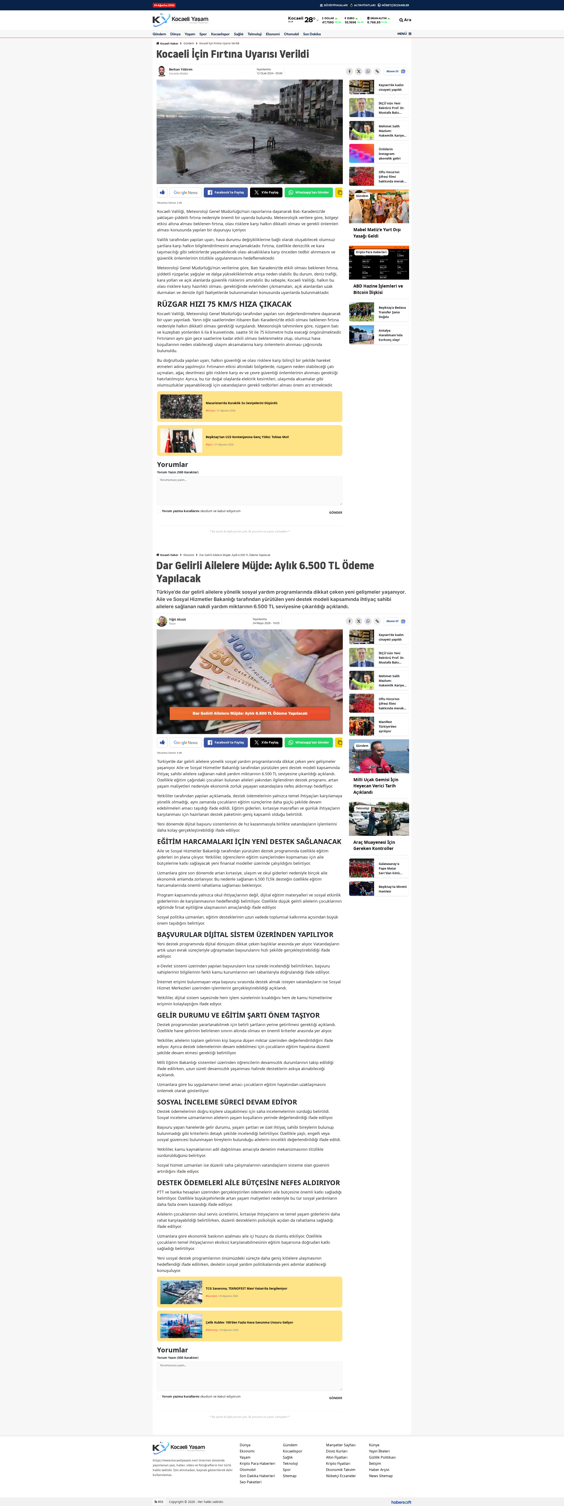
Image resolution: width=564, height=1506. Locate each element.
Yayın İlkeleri (379, 1451)
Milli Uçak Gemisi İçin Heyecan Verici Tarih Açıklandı (375, 786)
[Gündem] (379, 206)
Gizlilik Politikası (382, 1457)
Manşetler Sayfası (341, 1445)
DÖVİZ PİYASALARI (336, 5)
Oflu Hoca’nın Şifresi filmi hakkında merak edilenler (391, 177)
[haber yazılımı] (401, 1501)
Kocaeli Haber (169, 43)
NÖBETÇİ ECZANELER (395, 5)
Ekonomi (273, 34)
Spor (203, 34)
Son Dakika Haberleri (257, 1475)
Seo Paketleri (251, 1482)
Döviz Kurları (336, 1451)
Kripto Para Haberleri (257, 1463)
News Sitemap (381, 1475)
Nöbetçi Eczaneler (341, 1475)
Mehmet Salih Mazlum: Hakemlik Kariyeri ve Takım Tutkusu (392, 131)
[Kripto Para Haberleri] (379, 262)
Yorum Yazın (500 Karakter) (178, 472)
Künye (374, 1445)
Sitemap (290, 1475)
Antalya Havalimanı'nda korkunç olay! (391, 335)
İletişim (375, 1463)
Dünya (175, 34)
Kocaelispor (220, 34)
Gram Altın (378, 18)
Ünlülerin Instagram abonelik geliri (390, 153)
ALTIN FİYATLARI (364, 5)
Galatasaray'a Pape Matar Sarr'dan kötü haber (389, 868)
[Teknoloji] (379, 818)
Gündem (159, 34)
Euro (350, 18)
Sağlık (238, 34)
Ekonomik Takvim (340, 1469)
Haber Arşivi (379, 1469)
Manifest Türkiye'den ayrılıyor (387, 726)
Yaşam (190, 34)
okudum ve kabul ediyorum (201, 511)
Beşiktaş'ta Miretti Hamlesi (393, 889)
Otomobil (291, 34)
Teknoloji (255, 34)
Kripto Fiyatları (338, 1463)
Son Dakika (312, 34)
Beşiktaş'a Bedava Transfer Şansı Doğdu (392, 312)
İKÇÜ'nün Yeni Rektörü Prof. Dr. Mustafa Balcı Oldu (391, 108)
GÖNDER (335, 512)
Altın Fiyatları (336, 1457)
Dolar (329, 18)
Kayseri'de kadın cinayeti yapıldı (391, 87)
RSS (160, 1502)
